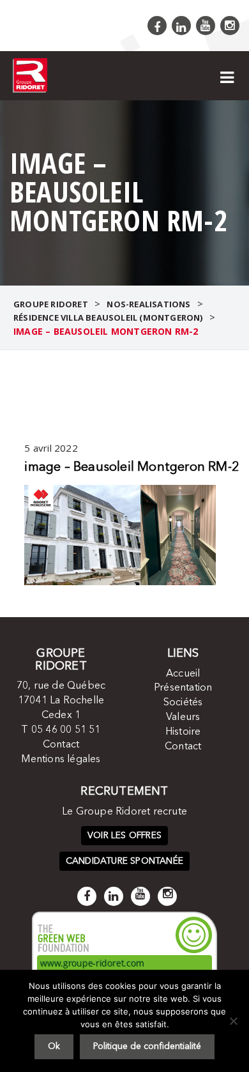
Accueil (183, 674)
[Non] (233, 1021)
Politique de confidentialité (147, 1046)
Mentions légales (60, 759)
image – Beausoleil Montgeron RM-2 (131, 467)
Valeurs (183, 717)
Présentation (183, 688)
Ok (54, 1046)
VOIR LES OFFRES (124, 835)
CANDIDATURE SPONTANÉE (124, 861)
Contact (61, 745)
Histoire (183, 732)
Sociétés (183, 703)
